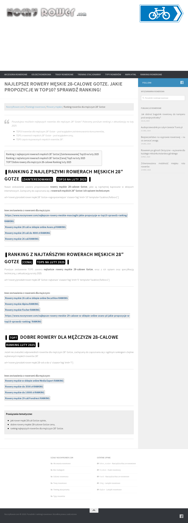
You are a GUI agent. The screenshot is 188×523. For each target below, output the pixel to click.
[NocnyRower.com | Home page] (46, 12)
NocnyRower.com (15, 106)
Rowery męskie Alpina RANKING (21, 304)
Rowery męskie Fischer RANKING (22, 309)
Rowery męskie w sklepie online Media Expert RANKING (34, 380)
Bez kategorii (58, 470)
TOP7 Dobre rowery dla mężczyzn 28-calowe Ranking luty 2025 (38, 162)
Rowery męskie (54, 106)
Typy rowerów (113, 74)
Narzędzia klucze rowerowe (124, 463)
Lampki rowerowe (112, 483)
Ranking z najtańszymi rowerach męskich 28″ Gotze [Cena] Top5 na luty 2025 (45, 158)
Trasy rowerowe (64, 74)
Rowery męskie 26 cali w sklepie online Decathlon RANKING (36, 298)
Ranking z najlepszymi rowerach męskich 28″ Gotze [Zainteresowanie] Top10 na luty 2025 (52, 154)
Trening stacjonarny (89, 74)
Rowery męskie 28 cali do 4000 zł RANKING (27, 233)
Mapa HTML (130, 74)
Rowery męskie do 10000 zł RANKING (24, 392)
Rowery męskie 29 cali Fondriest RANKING (27, 398)
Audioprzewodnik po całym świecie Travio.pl (162, 127)
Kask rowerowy (114, 470)
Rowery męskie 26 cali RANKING (22, 238)
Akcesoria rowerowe (15, 74)
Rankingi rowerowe (151, 74)
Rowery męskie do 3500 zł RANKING (24, 386)
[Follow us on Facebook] (182, 82)
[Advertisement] (94, 48)
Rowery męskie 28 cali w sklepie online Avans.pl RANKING (35, 227)
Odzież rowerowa (41, 74)
